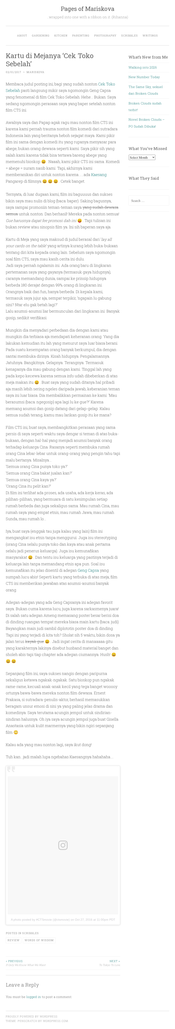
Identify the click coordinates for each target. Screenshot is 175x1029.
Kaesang (99, 174)
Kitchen (60, 35)
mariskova (35, 72)
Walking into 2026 (142, 67)
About (22, 35)
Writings (150, 35)
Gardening (41, 35)
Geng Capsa (88, 570)
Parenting (80, 35)
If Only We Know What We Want (25, 963)
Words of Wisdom (39, 940)
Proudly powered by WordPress (31, 1016)
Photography (105, 35)
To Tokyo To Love (109, 963)
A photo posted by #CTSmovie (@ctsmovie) (40, 919)
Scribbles (129, 35)
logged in (33, 997)
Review (13, 940)
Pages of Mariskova (87, 8)
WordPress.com (55, 1021)
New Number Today (144, 77)
